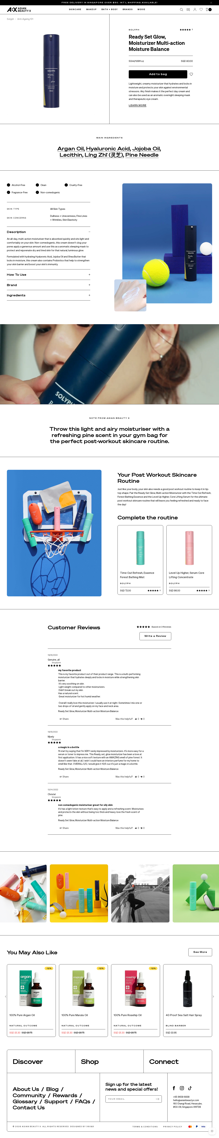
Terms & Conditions (145, 1127)
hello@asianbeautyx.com (186, 1100)
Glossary (25, 1101)
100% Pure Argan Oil (22, 1015)
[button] (137, 718)
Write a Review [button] (155, 635)
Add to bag (158, 74)
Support (56, 1101)
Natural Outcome (23, 1026)
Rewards (65, 1095)
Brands (128, 10)
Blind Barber (176, 1026)
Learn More (137, 105)
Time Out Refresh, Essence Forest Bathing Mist (137, 575)
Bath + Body (109, 10)
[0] (206, 9)
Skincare (75, 10)
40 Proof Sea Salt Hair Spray (184, 1015)
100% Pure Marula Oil (75, 1015)
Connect (164, 1061)
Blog (52, 1089)
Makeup (91, 10)
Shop (90, 1061)
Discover (28, 1061)
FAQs (82, 1101)
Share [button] (65, 718)
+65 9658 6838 (181, 1096)
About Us (26, 1089)
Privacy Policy (172, 1127)
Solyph (10, 18)
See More (200, 951)
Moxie (141, 10)
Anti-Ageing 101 (25, 18)
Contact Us (29, 1107)
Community (29, 1095)
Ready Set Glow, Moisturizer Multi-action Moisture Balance (88, 711)
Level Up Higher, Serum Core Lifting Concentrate (186, 575)
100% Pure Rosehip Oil (128, 1015)
